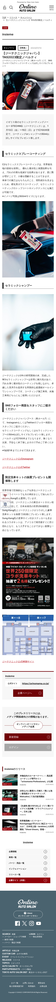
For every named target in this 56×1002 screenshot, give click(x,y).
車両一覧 (13, 857)
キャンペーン (26, 17)
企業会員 (43, 986)
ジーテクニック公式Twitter (16, 467)
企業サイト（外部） (17, 880)
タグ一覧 (14, 983)
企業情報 (13, 851)
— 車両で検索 (7, 940)
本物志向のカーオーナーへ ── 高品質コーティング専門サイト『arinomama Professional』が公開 (36, 779)
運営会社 (41, 983)
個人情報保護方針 (16, 986)
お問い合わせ (28, 983)
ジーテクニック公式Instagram (17, 458)
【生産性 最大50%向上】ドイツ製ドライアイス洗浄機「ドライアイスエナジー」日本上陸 (37, 809)
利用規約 (31, 986)
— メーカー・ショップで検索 (14, 937)
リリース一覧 (14, 874)
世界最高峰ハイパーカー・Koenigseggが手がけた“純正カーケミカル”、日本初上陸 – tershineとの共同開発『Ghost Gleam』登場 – (37, 825)
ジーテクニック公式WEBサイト (18, 661)
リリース (13, 17)
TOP (4, 18)
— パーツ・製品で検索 (11, 942)
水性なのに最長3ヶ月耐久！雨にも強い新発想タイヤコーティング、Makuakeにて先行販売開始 (36, 794)
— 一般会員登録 (35, 937)
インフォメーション (17, 869)
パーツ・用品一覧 (16, 863)
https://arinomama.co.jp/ (35, 683)
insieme (23, 785)
